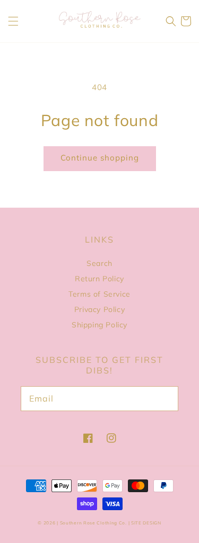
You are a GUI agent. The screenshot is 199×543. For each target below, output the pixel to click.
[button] (13, 21)
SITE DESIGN (146, 523)
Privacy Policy (99, 309)
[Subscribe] (164, 398)
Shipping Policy (99, 325)
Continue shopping (99, 158)
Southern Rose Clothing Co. (93, 523)
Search (99, 263)
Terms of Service (99, 294)
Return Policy (99, 278)
